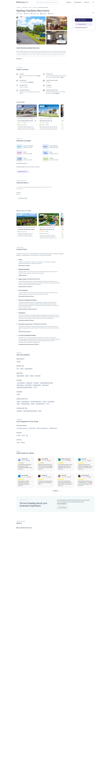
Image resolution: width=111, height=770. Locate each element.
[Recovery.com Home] (22, 2)
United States (24, 7)
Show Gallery (61, 41)
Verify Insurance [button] (22, 171)
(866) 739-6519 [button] (23, 198)
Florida (30, 7)
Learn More (30, 82)
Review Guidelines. (62, 503)
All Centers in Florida (27, 147)
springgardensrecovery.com (81, 27)
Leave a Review (62, 507)
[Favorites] (93, 2)
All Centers (19, 7)
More (62, 77)
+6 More (57, 93)
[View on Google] (19, 459)
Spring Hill (35, 7)
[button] (83, 20)
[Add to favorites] (93, 12)
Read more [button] (20, 469)
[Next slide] (63, 117)
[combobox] (47, 2)
